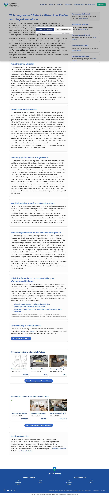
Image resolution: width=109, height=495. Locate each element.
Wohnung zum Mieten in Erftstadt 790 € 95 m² (38, 369)
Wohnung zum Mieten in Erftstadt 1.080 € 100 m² (19, 369)
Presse (61, 490)
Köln (18, 480)
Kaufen (32, 331)
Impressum (88, 490)
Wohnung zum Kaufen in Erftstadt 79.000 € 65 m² (38, 413)
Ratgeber (51, 490)
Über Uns (81, 490)
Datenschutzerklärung (67, 33)
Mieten (23, 331)
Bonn (40, 480)
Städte (75, 490)
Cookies (103, 490)
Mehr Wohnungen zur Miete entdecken (38, 381)
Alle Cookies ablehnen (64, 29)
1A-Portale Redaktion (26, 451)
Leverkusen (18, 482)
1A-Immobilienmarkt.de (58, 449)
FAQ (56, 490)
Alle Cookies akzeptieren (45, 29)
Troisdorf (17, 484)
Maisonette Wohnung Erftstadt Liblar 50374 (57, 413)
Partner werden (68, 490)
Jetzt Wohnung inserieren (21, 338)
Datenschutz (95, 490)
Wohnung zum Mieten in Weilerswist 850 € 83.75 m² (57, 369)
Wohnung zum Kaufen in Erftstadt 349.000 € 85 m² (19, 413)
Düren (40, 482)
